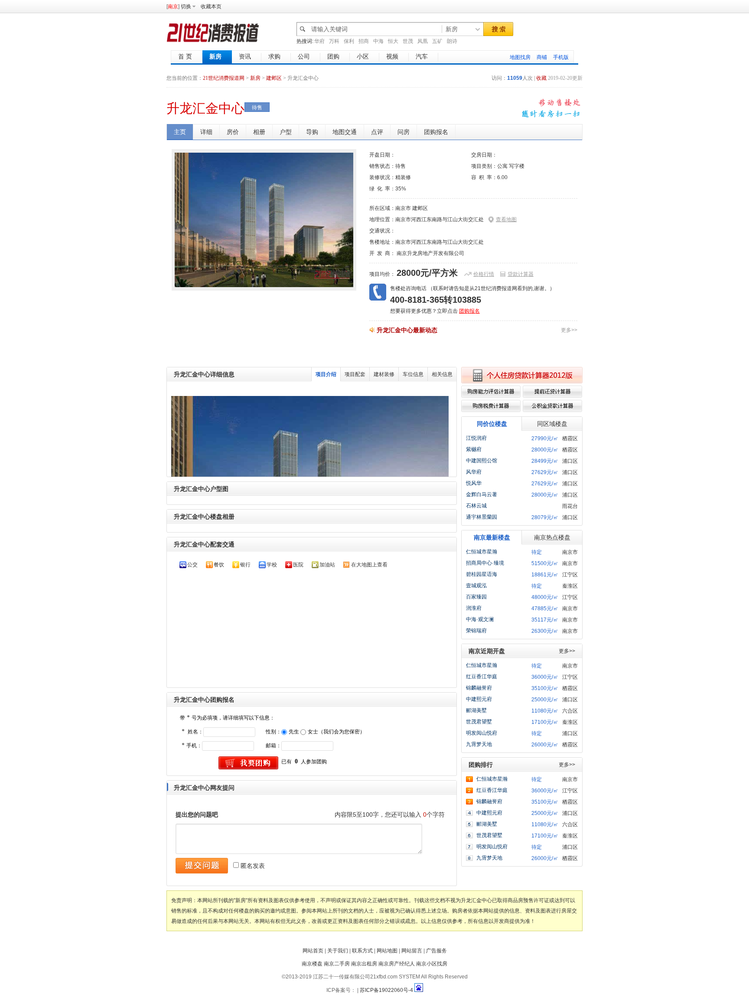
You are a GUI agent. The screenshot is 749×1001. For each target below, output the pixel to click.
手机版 (561, 57)
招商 (363, 41)
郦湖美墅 (476, 710)
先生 (294, 732)
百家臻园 (476, 597)
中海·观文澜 (480, 619)
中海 (378, 41)
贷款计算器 (521, 274)
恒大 (393, 41)
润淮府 (474, 608)
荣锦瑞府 (476, 631)
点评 (377, 131)
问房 (403, 131)
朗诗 (452, 41)
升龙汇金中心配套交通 (204, 544)
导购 (312, 131)
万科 (334, 41)
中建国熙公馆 (481, 461)
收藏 (541, 78)
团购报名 (436, 131)
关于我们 (337, 951)
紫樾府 (474, 449)
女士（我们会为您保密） (336, 732)
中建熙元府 (479, 699)
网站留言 (411, 951)
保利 (349, 41)
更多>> (569, 330)
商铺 (542, 57)
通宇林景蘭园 (481, 517)
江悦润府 (476, 438)
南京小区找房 (431, 964)
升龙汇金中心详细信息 (204, 374)
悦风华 (474, 483)
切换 (186, 6)
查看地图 (506, 219)
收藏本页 (211, 6)
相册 (259, 131)
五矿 (437, 41)
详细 (206, 131)
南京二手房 (337, 964)
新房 (256, 78)
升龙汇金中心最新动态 (407, 330)
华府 (319, 41)
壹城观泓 (476, 585)
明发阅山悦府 (481, 733)
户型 (286, 131)
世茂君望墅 (479, 722)
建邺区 (274, 78)
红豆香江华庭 (481, 677)
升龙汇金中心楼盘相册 (204, 516)
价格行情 (483, 274)
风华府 (474, 472)
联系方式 (362, 951)
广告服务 (436, 951)
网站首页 (313, 951)
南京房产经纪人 (396, 964)
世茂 (408, 41)
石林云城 (476, 506)
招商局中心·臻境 (485, 563)
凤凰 (422, 41)
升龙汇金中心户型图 (201, 488)
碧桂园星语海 (481, 574)
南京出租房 (364, 964)
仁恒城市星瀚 (481, 552)
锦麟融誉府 (479, 688)
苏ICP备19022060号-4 (386, 990)
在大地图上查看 (369, 565)
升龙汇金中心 (205, 108)
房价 (233, 131)
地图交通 (344, 131)
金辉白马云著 (481, 494)
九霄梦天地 (479, 744)
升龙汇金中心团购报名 (204, 699)
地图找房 (520, 57)
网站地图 (387, 951)
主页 (180, 131)
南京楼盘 (312, 964)
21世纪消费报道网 (223, 78)
